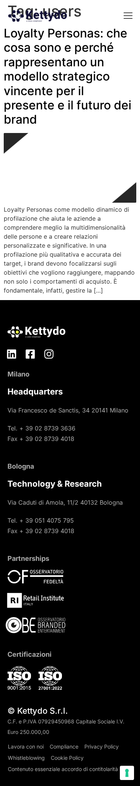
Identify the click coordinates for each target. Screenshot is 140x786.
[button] (127, 16)
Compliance (64, 746)
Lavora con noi (26, 746)
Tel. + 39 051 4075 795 (40, 520)
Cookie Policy (67, 758)
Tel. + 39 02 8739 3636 (41, 428)
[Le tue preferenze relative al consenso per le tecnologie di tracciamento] (127, 773)
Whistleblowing (26, 758)
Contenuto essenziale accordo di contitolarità (63, 769)
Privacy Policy (101, 746)
